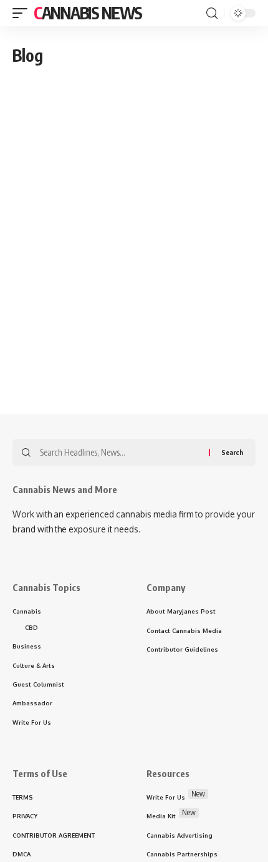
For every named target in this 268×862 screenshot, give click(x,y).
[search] (212, 13)
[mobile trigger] (23, 13)
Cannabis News (88, 12)
